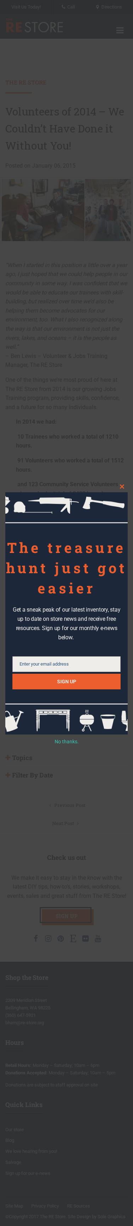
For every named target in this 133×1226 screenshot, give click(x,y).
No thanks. (67, 741)
